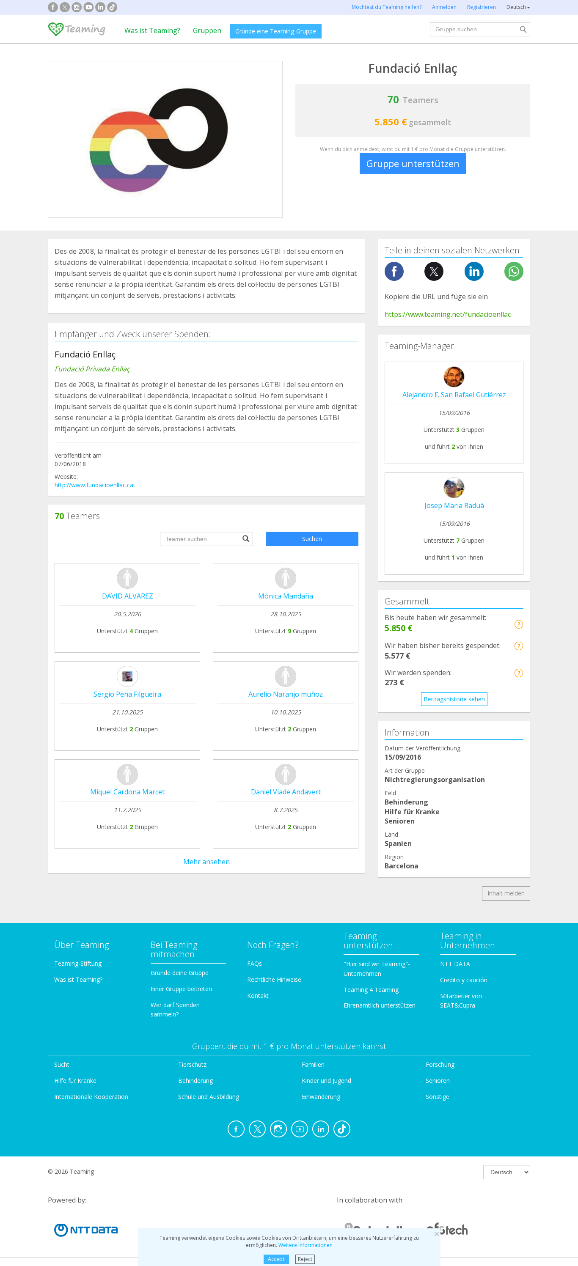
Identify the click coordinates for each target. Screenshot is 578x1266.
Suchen (312, 539)
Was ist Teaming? (152, 30)
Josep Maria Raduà (454, 505)
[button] (518, 624)
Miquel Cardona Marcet (127, 791)
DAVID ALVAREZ (127, 596)
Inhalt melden (506, 893)
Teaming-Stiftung (78, 963)
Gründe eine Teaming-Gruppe (275, 31)
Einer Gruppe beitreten (181, 989)
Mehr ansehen (206, 861)
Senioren (438, 1081)
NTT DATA (455, 964)
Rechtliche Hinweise (274, 979)
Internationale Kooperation (91, 1097)
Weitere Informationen (305, 1245)
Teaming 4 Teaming (371, 990)
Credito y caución (463, 980)
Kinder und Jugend (326, 1081)
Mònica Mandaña (285, 596)
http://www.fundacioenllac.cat (95, 485)
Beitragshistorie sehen (454, 699)
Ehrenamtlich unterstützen (380, 1005)
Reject (305, 1259)
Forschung (440, 1064)
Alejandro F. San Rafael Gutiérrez (454, 394)
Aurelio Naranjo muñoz (285, 694)
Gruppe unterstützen (413, 163)
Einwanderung (321, 1097)
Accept (276, 1259)
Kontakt (258, 995)
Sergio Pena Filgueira (127, 694)
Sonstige (437, 1097)
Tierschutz (192, 1064)
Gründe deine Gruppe (180, 973)
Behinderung (195, 1081)
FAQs (254, 963)
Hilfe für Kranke (75, 1081)
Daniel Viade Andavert (286, 791)
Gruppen (207, 30)
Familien (313, 1064)
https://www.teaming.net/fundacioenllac (448, 314)
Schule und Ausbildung (208, 1097)
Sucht (61, 1064)
